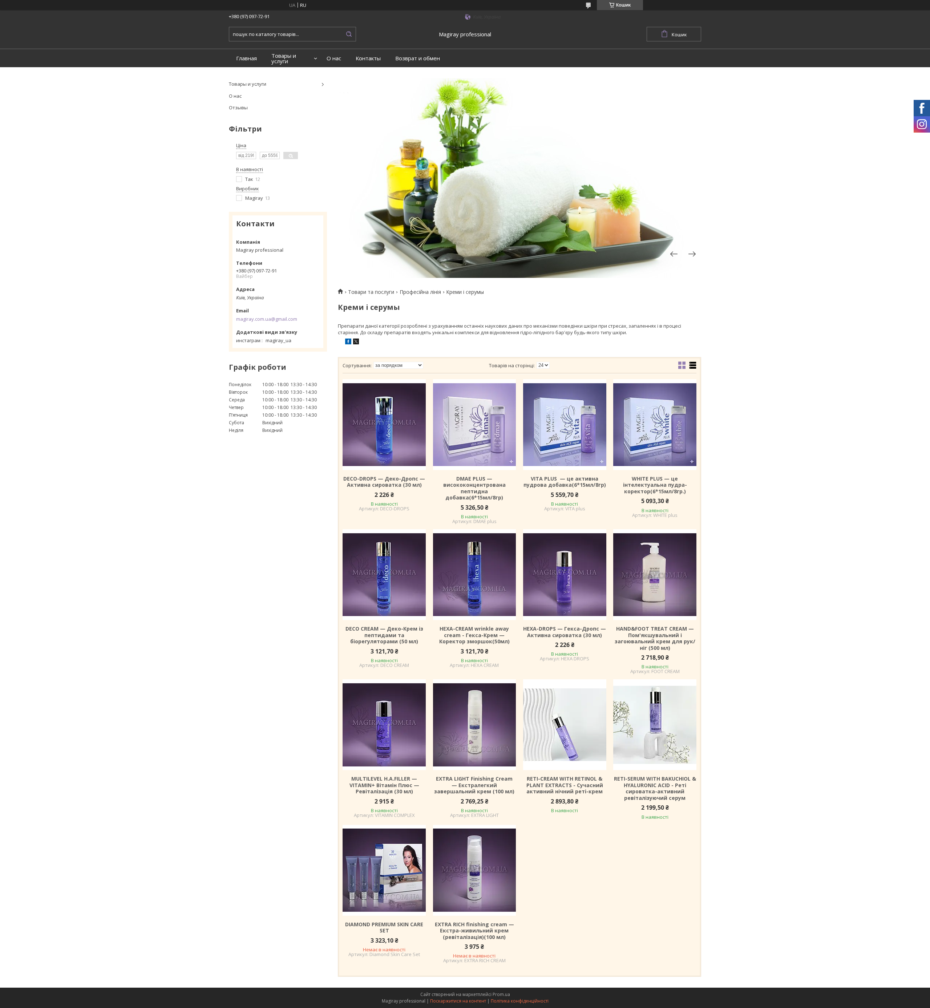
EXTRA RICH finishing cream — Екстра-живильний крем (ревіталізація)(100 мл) (474, 930)
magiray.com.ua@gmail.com (266, 319)
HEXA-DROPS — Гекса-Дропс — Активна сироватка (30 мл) (564, 632)
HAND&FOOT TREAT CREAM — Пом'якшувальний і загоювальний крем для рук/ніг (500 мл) (655, 638)
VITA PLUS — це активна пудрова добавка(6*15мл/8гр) (564, 481)
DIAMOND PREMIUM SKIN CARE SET (384, 927)
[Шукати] (348, 34)
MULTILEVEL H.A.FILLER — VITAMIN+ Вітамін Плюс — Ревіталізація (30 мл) (384, 785)
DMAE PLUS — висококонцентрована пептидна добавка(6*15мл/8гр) (474, 488)
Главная (246, 58)
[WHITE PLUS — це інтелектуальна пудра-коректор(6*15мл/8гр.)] (654, 424)
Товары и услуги (283, 58)
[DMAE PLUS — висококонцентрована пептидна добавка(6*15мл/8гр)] (474, 424)
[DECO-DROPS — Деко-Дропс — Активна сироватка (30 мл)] (384, 424)
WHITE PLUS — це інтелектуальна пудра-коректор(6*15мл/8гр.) (655, 485)
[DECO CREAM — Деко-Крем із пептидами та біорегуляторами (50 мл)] (384, 574)
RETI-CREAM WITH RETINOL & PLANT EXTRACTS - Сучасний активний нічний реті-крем (564, 785)
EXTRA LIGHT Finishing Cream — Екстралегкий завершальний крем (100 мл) (474, 785)
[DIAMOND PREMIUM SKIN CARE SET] (384, 870)
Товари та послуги (371, 292)
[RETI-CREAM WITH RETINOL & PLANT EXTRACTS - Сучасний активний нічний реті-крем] (564, 724)
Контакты (368, 58)
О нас (334, 58)
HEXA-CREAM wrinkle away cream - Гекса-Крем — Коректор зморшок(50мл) (474, 635)
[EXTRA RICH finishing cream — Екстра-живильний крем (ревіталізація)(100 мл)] (474, 870)
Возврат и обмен (417, 58)
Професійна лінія (420, 292)
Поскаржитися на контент (458, 1001)
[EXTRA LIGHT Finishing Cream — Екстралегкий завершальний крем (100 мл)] (474, 724)
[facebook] (348, 342)
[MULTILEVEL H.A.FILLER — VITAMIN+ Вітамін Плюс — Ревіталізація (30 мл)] (384, 724)
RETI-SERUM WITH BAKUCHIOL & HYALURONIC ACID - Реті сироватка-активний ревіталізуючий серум (655, 788)
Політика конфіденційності (520, 1001)
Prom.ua (501, 994)
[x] (356, 342)
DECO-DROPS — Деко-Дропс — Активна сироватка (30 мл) (384, 481)
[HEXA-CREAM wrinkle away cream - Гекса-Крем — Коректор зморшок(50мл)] (474, 574)
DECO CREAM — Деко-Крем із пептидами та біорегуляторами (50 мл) (384, 635)
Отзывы (238, 107)
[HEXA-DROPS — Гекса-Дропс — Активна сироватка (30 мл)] (564, 574)
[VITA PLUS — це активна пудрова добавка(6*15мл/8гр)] (564, 424)
